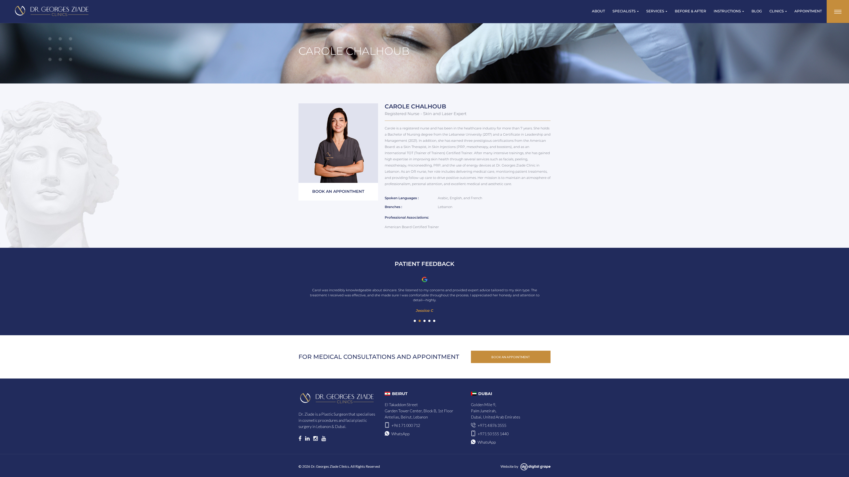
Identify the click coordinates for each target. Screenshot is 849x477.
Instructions (728, 11)
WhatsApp (400, 433)
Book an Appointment (510, 357)
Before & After (690, 11)
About (598, 11)
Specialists (624, 11)
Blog (756, 11)
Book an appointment (338, 191)
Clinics (777, 11)
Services (655, 11)
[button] (415, 321)
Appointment (808, 11)
